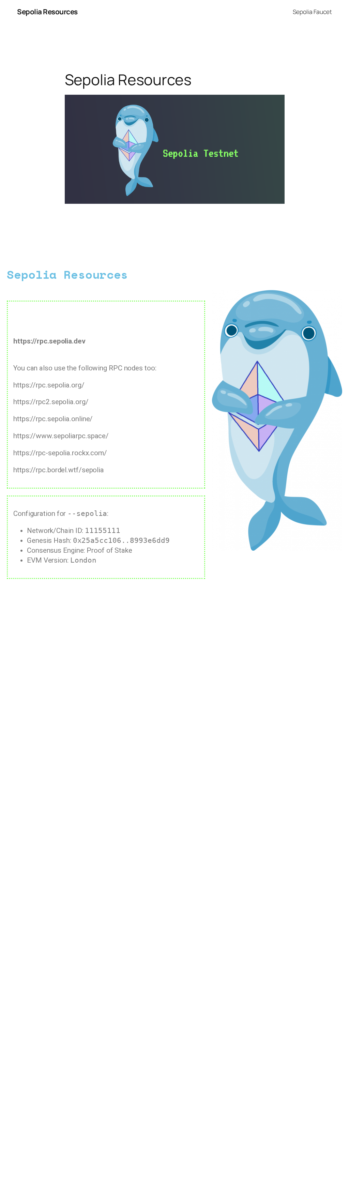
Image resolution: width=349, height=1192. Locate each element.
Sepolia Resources (47, 11)
